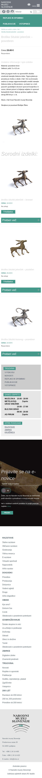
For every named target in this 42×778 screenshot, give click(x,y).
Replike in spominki (13, 18)
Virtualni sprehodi (9, 561)
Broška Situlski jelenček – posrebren (13, 32)
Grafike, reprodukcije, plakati (14, 679)
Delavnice (6, 585)
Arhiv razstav (7, 569)
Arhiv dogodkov (8, 596)
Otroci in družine (9, 639)
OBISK (5, 600)
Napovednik (7, 565)
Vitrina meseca (8, 554)
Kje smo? (6, 604)
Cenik (4, 612)
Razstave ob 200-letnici (12, 695)
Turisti (4, 643)
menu (34, 6)
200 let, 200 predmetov (11, 699)
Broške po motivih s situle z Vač (10, 29)
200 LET (6, 690)
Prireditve (6, 577)
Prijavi (7, 513)
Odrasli (5, 636)
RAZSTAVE (7, 538)
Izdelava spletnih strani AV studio (21, 774)
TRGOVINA (7, 663)
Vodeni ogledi (8, 588)
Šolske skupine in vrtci (11, 624)
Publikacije (9, 24)
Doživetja (6, 632)
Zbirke (8, 430)
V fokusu (9, 372)
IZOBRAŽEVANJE (11, 620)
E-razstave (6, 557)
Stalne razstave (8, 542)
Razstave (10, 427)
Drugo (4, 592)
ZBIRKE (6, 651)
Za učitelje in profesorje (12, 628)
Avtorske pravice (19, 766)
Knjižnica (10, 432)
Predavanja (7, 581)
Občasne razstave (9, 546)
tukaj (9, 506)
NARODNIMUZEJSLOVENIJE (7, 4)
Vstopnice (24, 24)
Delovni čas (7, 608)
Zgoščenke (7, 683)
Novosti (9, 376)
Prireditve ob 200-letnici (12, 703)
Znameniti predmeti (10, 659)
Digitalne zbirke (8, 655)
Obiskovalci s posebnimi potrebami (16, 616)
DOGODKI (7, 572)
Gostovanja (7, 550)
